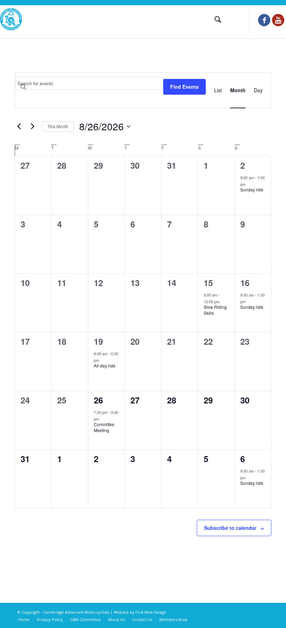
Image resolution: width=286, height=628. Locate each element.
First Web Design (150, 612)
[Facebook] (264, 20)
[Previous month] (19, 126)
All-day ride (104, 365)
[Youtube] (278, 20)
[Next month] (32, 126)
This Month (57, 126)
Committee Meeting (104, 427)
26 (98, 400)
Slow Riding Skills (215, 310)
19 (98, 341)
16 (244, 283)
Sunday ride (251, 189)
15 (208, 283)
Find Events (184, 86)
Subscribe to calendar (230, 527)
